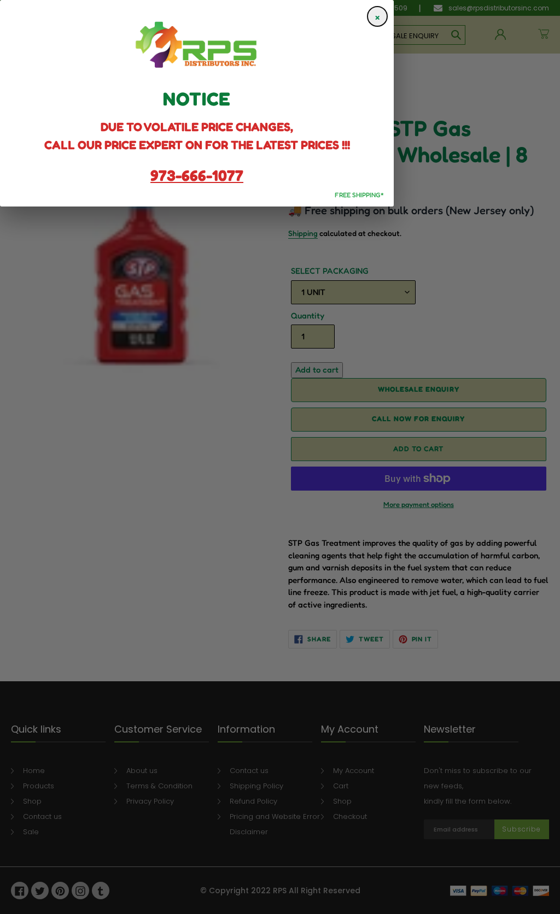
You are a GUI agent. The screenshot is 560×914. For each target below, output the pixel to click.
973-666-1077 (196, 175)
